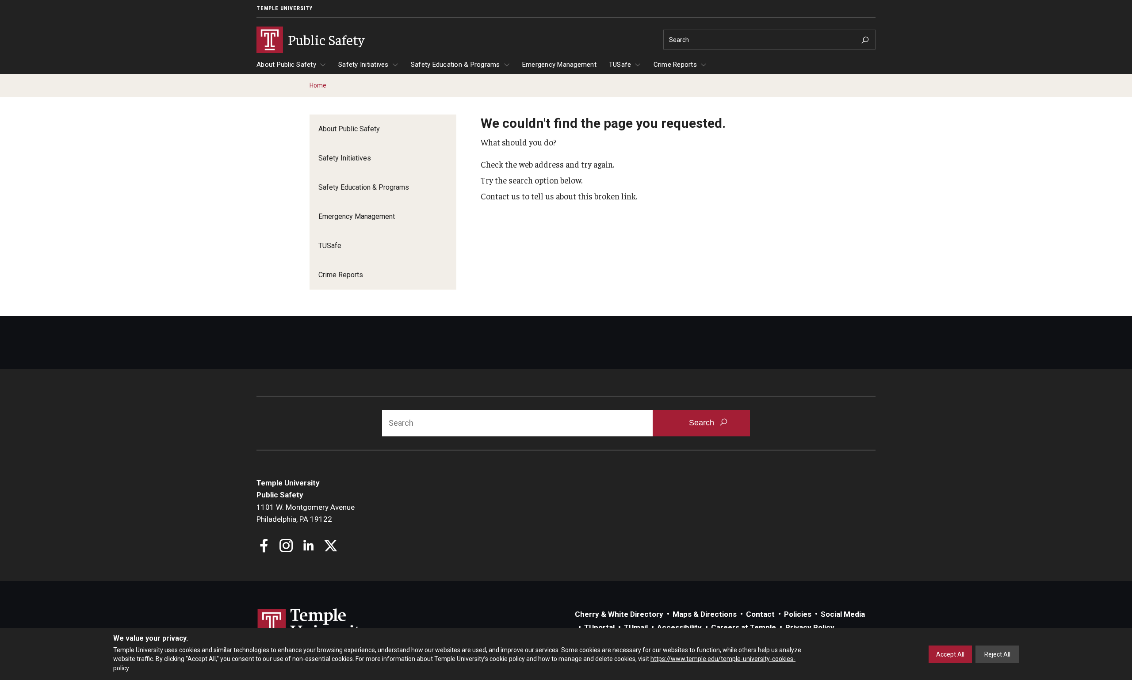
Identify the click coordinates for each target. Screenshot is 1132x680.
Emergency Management (559, 65)
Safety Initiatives (363, 65)
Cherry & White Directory (619, 614)
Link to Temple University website (313, 625)
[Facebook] (264, 546)
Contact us (500, 196)
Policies (797, 614)
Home (318, 85)
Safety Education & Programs (455, 65)
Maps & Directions (705, 614)
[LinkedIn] (308, 546)
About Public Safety (286, 65)
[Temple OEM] (330, 546)
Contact (760, 614)
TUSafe (620, 65)
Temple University (284, 8)
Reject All (997, 654)
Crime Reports (675, 65)
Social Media (843, 614)
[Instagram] (286, 546)
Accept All (950, 654)
